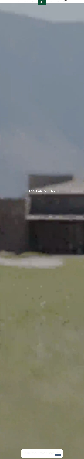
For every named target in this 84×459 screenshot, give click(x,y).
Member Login (66, 0)
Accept (58, 455)
